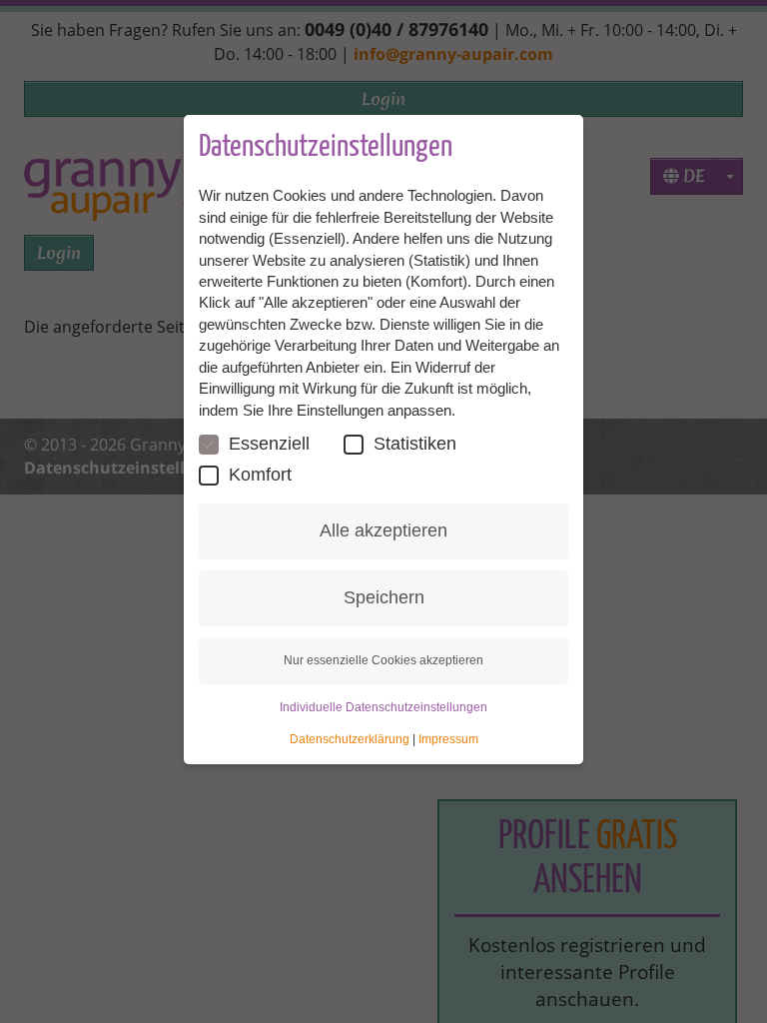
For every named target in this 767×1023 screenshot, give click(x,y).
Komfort (260, 475)
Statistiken (415, 444)
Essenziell (269, 444)
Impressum (448, 739)
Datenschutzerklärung (349, 739)
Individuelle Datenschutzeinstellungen (383, 707)
